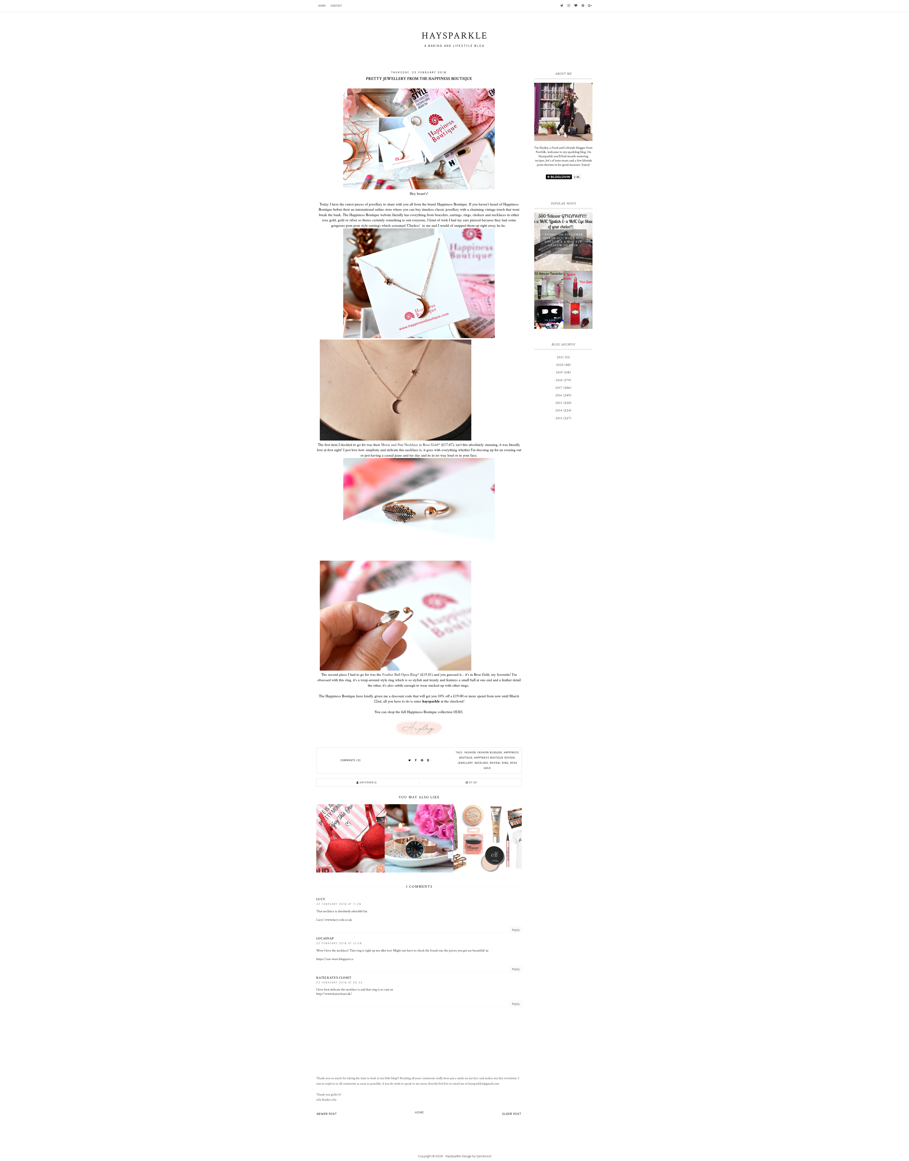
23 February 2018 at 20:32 (339, 982)
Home (322, 5)
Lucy (320, 899)
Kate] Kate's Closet (334, 978)
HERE (458, 711)
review (495, 762)
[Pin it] (422, 760)
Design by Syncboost (476, 1156)
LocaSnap (325, 938)
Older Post (511, 1114)
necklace (481, 762)
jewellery (465, 762)
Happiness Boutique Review (494, 757)
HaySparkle (453, 1156)
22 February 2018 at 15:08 (339, 943)
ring (505, 762)
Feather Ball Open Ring (399, 674)
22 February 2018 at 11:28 (338, 904)
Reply (516, 930)
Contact (336, 5)
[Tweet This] (409, 760)
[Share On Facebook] (416, 760)
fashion (470, 752)
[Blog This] (428, 760)
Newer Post (327, 1114)
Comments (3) (351, 760)
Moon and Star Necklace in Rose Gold (409, 444)
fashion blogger (489, 752)
